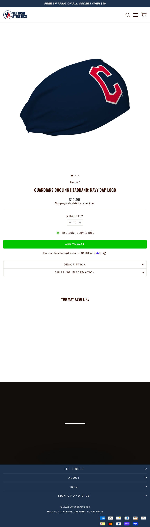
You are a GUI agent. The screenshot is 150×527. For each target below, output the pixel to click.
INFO (74, 486)
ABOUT (74, 477)
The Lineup (74, 468)
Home (74, 182)
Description (75, 264)
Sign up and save (74, 495)
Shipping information (75, 272)
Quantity (75, 216)
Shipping (60, 203)
